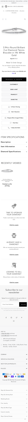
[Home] (3, 11)
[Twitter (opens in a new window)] (16, 317)
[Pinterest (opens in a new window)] (21, 317)
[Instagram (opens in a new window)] (11, 317)
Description (6, 142)
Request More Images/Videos (15, 118)
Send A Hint (14, 89)
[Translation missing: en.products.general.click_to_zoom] (25, 19)
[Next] (6, 19)
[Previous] (3, 19)
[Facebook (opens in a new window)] (6, 317)
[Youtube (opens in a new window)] (13, 321)
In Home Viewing (15, 106)
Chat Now (15, 122)
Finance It (14, 94)
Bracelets (22, 11)
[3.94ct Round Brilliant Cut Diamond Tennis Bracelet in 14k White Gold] (7, 170)
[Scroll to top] (25, 419)
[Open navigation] (2, 6)
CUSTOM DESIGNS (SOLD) (12, 11)
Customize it (14, 84)
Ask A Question (15, 111)
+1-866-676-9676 (15, 127)
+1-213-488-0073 (5, 335)
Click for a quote (14, 225)
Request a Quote (14, 79)
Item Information (8, 146)
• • (14, 2)
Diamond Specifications (11, 152)
